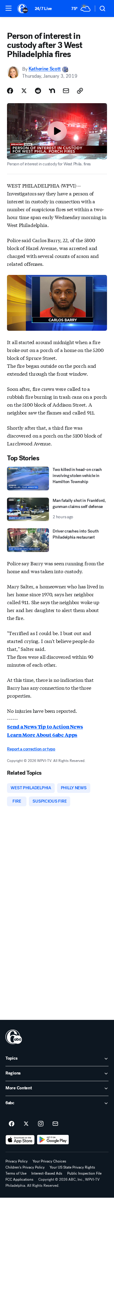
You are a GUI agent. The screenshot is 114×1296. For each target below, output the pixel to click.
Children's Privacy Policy (25, 1167)
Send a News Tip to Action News (45, 726)
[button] (8, 8)
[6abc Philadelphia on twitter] (26, 1124)
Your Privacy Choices (49, 1161)
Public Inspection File (84, 1173)
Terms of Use (15, 1173)
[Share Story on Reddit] (38, 91)
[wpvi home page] (13, 1037)
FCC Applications (19, 1179)
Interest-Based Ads (46, 1173)
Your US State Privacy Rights (72, 1167)
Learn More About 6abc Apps (42, 734)
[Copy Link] (80, 91)
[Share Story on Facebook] (10, 91)
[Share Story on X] (24, 91)
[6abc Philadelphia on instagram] (41, 1124)
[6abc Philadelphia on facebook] (11, 1124)
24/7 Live (43, 9)
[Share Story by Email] (66, 91)
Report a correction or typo (31, 749)
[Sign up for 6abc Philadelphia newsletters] (55, 1124)
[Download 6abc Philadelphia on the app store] (20, 1140)
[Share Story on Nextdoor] (52, 91)
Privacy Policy (16, 1161)
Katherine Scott (45, 69)
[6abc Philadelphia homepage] (23, 8)
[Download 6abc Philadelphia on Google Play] (53, 1140)
